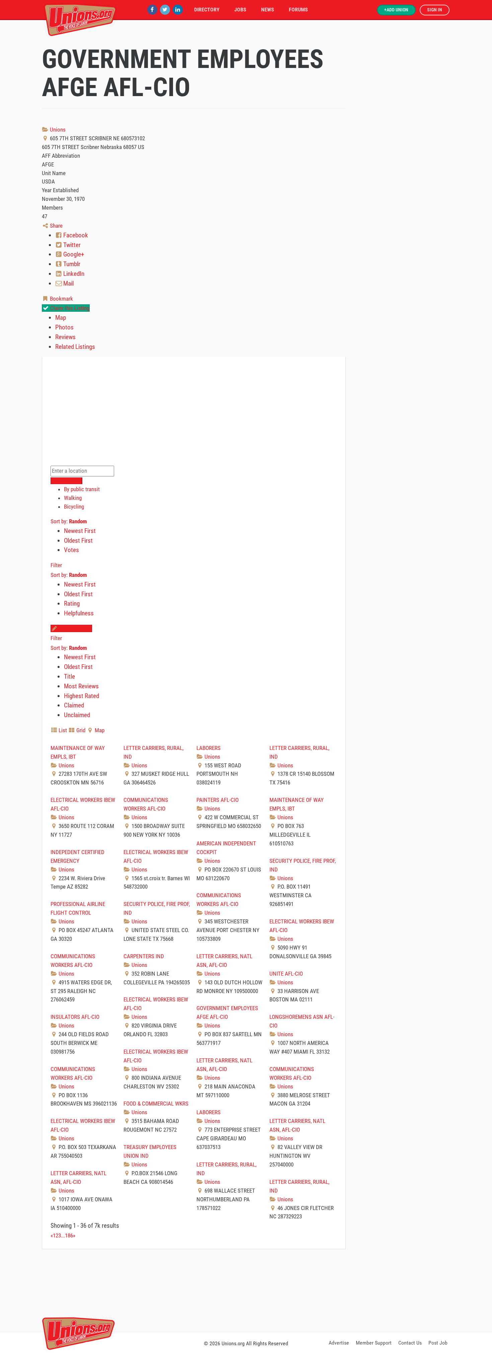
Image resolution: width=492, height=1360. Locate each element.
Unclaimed (77, 715)
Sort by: (69, 521)
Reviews (65, 337)
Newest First (80, 531)
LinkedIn (73, 274)
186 (69, 1235)
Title (69, 676)
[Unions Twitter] (165, 9)
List (62, 730)
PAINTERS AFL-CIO (217, 800)
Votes (71, 550)
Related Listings (75, 347)
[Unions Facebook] (152, 9)
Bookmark (61, 298)
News (267, 9)
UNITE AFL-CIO (286, 973)
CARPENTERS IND (144, 956)
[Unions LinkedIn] (178, 9)
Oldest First (78, 540)
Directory (207, 9)
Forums (298, 9)
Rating (72, 603)
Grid (80, 730)
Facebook (75, 235)
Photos (64, 327)
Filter (56, 565)
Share (56, 225)
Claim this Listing (69, 308)
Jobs (240, 9)
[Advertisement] (246, 1289)
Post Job (437, 1343)
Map (60, 317)
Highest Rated (81, 696)
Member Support (374, 1343)
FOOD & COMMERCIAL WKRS (156, 1103)
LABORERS (208, 748)
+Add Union (396, 10)
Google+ (73, 254)
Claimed (74, 705)
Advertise (339, 1343)
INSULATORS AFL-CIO (75, 1016)
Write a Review (75, 628)
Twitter (71, 245)
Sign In (434, 10)
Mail (68, 283)
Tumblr (71, 264)
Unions (57, 129)
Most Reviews (81, 686)
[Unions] (80, 19)
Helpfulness (79, 613)
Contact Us (410, 1343)
